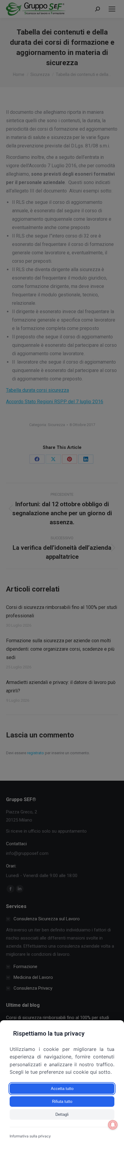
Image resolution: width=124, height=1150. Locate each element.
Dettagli (62, 1114)
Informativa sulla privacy (30, 1136)
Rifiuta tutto (62, 1101)
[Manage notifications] (113, 1125)
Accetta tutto (62, 1088)
